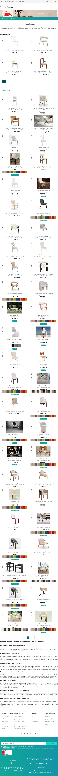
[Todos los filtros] (4, 81)
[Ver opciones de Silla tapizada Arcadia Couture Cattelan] (31, 517)
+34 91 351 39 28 (41, 767)
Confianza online (49, 719)
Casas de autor (17, 724)
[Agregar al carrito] (2, 40)
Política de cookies (49, 721)
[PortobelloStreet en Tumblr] (36, 733)
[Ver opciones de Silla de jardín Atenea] (31, 377)
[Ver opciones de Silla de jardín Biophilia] (31, 331)
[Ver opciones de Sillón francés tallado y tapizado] (2, 426)
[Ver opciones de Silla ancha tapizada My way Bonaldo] (2, 591)
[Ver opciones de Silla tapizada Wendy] (31, 203)
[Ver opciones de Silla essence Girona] (31, 615)
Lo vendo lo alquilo (18, 723)
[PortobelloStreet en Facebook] (22, 733)
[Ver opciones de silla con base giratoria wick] (31, 591)
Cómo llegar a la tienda (7, 716)
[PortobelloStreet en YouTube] (24, 733)
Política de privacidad (50, 724)
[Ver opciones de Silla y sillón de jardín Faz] (31, 182)
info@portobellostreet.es (41, 770)
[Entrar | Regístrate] (56, 1)
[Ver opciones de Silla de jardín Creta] (2, 615)
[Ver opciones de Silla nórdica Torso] (31, 356)
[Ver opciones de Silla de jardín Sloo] (2, 307)
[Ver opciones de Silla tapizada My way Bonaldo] (2, 542)
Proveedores (34, 719)
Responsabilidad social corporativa (22, 719)
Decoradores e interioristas (38, 718)
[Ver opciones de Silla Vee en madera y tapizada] (2, 285)
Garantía (4, 728)
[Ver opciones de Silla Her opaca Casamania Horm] (2, 331)
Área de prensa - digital (19, 728)
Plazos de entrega (6, 724)
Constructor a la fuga (19, 721)
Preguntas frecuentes (6, 718)
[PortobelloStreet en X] (33, 733)
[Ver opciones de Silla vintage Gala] (31, 450)
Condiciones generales (50, 718)
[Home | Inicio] (2, 19)
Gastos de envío (5, 726)
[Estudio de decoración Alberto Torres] (11, 770)
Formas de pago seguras (7, 719)
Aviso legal (47, 716)
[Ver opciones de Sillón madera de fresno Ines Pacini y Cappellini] (2, 567)
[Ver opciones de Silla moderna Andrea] (2, 377)
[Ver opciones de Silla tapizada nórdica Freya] (31, 307)
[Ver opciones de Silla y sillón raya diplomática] (2, 450)
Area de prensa (35, 721)
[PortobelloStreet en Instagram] (30, 733)
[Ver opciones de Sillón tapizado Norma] (31, 402)
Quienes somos (17, 716)
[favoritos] (47, 1)
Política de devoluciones (50, 723)
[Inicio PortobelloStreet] (6, 8)
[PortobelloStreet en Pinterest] (27, 733)
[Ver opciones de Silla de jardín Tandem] (2, 517)
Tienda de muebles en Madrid (21, 718)
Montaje (3, 723)
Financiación (5, 721)
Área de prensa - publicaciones (21, 726)
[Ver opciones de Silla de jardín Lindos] (31, 567)
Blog (33, 716)
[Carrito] (52, 1)
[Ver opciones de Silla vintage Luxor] (2, 493)
